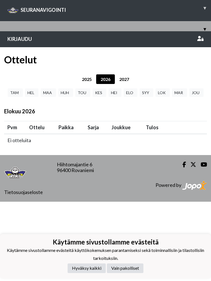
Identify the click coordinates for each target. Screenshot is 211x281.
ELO (129, 92)
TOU (82, 92)
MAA (47, 92)
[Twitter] (191, 164)
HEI (114, 92)
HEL (30, 92)
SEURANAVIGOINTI (113, 9)
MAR (178, 92)
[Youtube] (201, 164)
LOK (162, 92)
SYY (145, 92)
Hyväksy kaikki (86, 268)
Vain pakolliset (125, 268)
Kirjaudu (19, 39)
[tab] (86, 79)
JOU (195, 92)
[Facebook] (182, 164)
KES (98, 92)
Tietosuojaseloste (23, 192)
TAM (14, 92)
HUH (65, 92)
